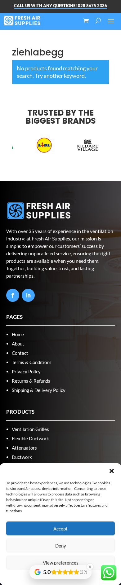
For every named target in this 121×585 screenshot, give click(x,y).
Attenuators (24, 448)
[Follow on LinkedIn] (28, 295)
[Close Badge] (90, 567)
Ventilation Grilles (30, 429)
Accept (60, 528)
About (18, 343)
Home (18, 334)
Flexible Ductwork (30, 438)
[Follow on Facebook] (12, 295)
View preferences (60, 562)
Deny (60, 545)
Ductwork (22, 457)
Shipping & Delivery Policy (38, 390)
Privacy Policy (26, 371)
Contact (20, 353)
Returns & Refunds (31, 381)
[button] (112, 471)
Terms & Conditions (32, 362)
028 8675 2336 (92, 5)
